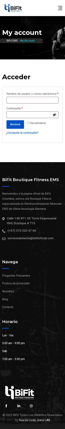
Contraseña (21, 108)
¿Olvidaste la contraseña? (22, 133)
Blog (5, 299)
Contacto (7, 307)
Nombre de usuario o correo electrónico (32, 94)
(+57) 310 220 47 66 (22, 230)
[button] (56, 419)
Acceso (15, 124)
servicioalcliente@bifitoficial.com (31, 238)
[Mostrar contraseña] (55, 115)
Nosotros (8, 291)
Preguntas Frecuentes (16, 275)
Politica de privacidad (15, 283)
